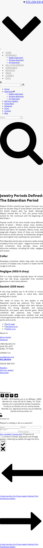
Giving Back (11, 67)
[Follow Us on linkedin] (7, 396)
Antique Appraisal (16, 60)
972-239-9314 (34, 2)
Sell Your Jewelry (15, 65)
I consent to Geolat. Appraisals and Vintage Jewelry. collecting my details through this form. (19, 437)
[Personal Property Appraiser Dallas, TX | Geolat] (0, 48)
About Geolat (5, 337)
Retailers (3, 368)
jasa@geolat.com (7, 357)
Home (8, 52)
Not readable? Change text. (11, 434)
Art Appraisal (14, 62)
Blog (8, 78)
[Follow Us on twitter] (16, 396)
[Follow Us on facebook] (2, 396)
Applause (10, 70)
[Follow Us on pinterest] (11, 396)
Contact (10, 75)
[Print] (9, 324)
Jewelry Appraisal (16, 57)
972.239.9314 (5, 359)
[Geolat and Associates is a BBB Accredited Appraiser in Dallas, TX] (21, 383)
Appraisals (11, 55)
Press (8, 73)
